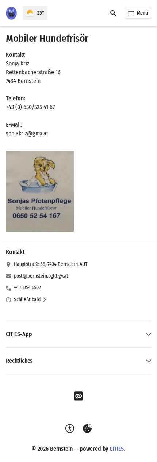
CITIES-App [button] (19, 334)
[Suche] (113, 13)
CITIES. (117, 448)
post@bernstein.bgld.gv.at (41, 276)
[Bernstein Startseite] (11, 13)
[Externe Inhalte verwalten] (87, 428)
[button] (40, 191)
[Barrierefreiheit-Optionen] (69, 428)
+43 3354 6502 (27, 287)
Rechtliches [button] (19, 360)
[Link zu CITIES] (78, 396)
